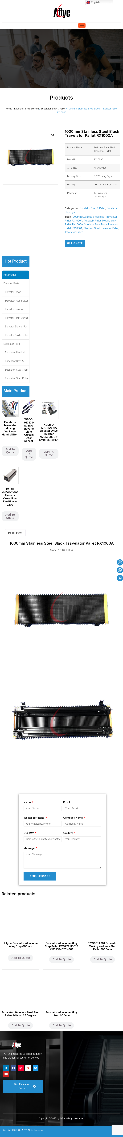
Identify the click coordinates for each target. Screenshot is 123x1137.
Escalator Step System (26, 108)
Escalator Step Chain (16, 370)
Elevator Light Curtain (17, 318)
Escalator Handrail (15, 352)
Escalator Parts (11, 344)
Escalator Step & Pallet (53, 108)
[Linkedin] (6, 1068)
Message (29, 848)
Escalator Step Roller (17, 378)
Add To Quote (10, 451)
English (95, 2)
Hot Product (10, 275)
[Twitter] (35, 1068)
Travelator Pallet (74, 232)
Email (66, 802)
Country (68, 832)
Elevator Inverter (14, 309)
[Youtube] (6, 1074)
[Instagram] (21, 1068)
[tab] (15, 532)
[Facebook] (13, 1068)
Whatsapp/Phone (34, 817)
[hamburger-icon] (82, 25)
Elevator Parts (11, 283)
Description (15, 533)
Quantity (29, 832)
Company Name (73, 817)
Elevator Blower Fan (16, 327)
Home (9, 108)
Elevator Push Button (17, 301)
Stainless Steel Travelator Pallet (101, 228)
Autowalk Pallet (92, 221)
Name (27, 802)
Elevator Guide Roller (16, 335)
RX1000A (77, 224)
